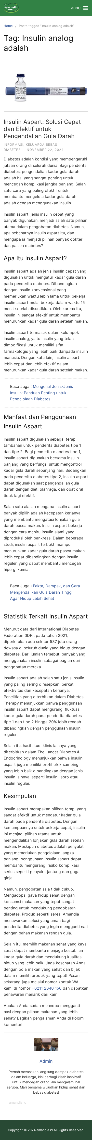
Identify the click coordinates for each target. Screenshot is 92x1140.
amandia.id (17, 1102)
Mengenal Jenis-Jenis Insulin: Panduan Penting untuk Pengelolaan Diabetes (41, 392)
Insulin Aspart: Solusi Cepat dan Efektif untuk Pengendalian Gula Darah (42, 129)
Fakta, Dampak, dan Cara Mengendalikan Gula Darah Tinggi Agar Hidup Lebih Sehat (45, 592)
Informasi (13, 144)
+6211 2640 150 (47, 988)
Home (8, 26)
